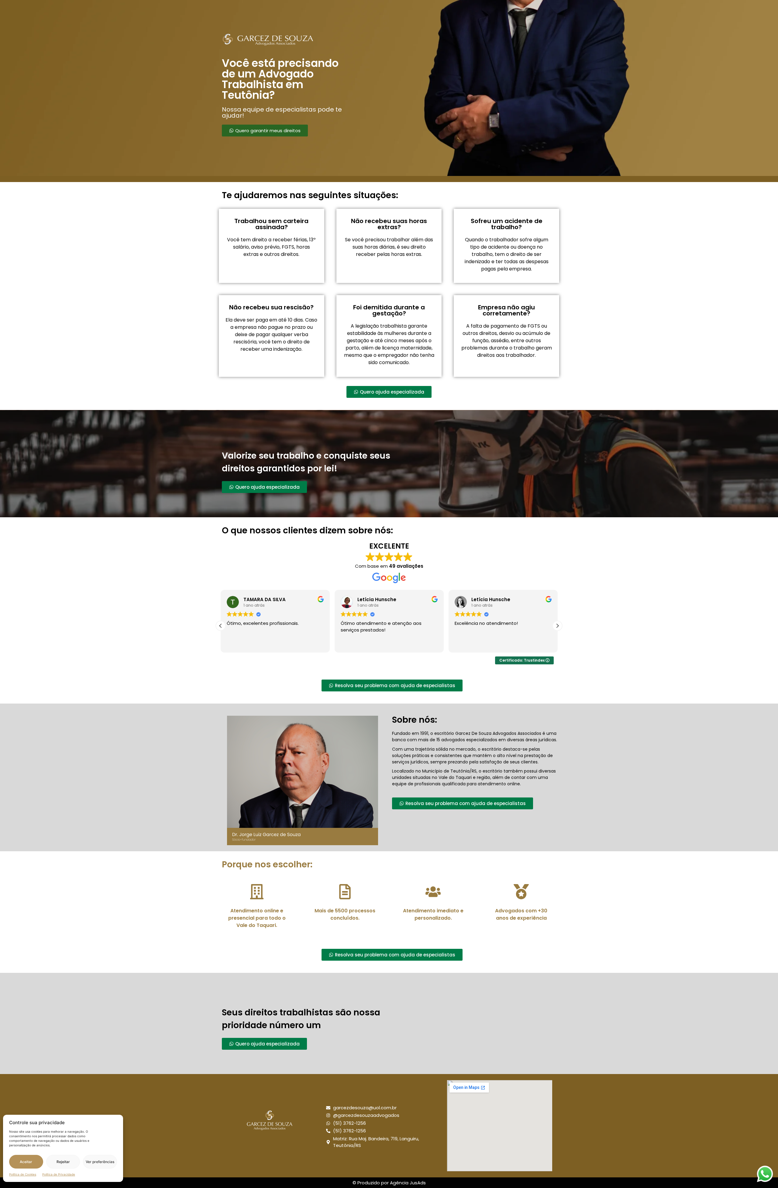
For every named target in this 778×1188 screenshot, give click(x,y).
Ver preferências (100, 1161)
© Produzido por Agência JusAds (389, 1182)
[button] (557, 625)
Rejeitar (63, 1161)
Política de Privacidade (58, 1174)
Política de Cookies (22, 1174)
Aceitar (26, 1161)
